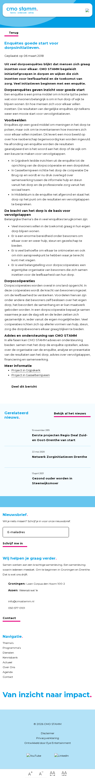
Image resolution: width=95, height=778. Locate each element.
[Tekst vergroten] (30, 773)
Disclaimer (47, 733)
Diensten (8, 652)
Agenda (8, 672)
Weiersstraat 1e (23, 590)
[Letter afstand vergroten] (52, 773)
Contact (9, 618)
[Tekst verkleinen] (41, 773)
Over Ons (9, 667)
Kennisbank (10, 657)
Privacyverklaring (47, 738)
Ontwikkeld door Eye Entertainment (47, 743)
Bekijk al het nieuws (70, 413)
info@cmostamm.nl (21, 601)
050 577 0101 (16, 608)
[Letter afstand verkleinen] (64, 773)
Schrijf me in (13, 543)
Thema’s (8, 643)
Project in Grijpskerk (25, 370)
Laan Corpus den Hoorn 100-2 (36, 583)
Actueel (7, 662)
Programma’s (12, 647)
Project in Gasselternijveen (30, 375)
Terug (13, 32)
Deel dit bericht (24, 386)
